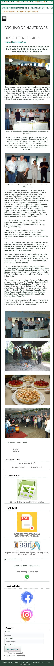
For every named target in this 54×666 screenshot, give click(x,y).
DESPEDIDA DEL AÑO (21, 38)
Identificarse (12, 649)
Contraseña (8, 638)
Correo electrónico (19, 42)
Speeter (30, 664)
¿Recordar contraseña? (16, 655)
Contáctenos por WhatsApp (27, 572)
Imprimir (8, 42)
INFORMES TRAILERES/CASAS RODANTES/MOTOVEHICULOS (27, 535)
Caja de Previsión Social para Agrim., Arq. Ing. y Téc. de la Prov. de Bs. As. (27, 554)
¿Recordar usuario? (15, 653)
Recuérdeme (9, 645)
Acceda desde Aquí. (27, 463)
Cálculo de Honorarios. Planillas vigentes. (27, 502)
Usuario (7, 632)
